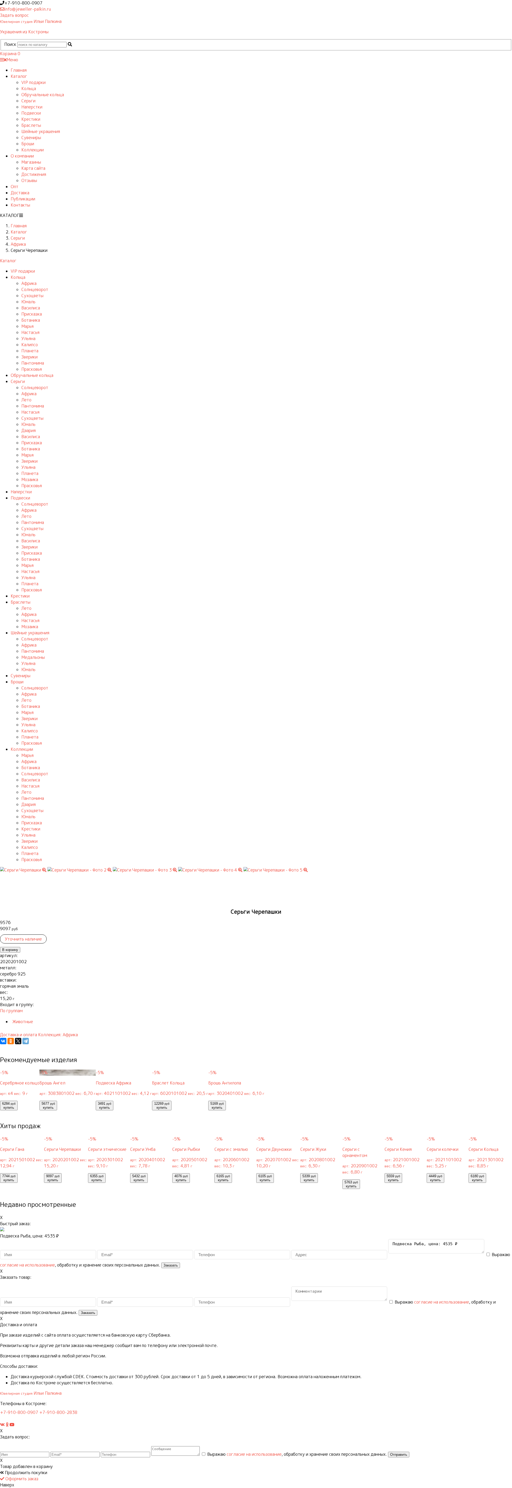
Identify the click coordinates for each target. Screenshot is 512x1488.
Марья (27, 326)
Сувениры (31, 137)
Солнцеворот (34, 289)
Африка (29, 283)
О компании (22, 156)
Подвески (31, 113)
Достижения (33, 174)
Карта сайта (33, 168)
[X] (18, 1041)
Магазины (31, 162)
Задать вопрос (14, 15)
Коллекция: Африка (58, 1035)
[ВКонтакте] (3, 1041)
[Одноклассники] (10, 1041)
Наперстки (31, 107)
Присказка (31, 314)
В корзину (10, 950)
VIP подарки (33, 82)
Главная (19, 70)
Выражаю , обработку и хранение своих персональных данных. (297, 1454)
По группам (11, 1011)
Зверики (29, 357)
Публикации (23, 199)
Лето (26, 400)
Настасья (30, 332)
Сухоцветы (32, 296)
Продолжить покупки (25, 1472)
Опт (14, 186)
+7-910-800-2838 (58, 1412)
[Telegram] (25, 1041)
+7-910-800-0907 (19, 1412)
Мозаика (29, 479)
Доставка (20, 193)
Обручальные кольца (42, 95)
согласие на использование (27, 1265)
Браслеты (31, 125)
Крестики (30, 119)
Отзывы (29, 180)
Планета (29, 351)
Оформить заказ (21, 1479)
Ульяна (28, 338)
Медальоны (33, 657)
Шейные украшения (40, 131)
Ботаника (30, 320)
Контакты (20, 205)
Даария (28, 430)
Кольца (28, 88)
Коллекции (32, 150)
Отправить (398, 1455)
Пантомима (32, 363)
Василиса (30, 308)
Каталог (19, 76)
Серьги (28, 101)
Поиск (10, 44)
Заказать (170, 1265)
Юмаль (28, 302)
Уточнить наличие (23, 939)
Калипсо (29, 345)
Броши (27, 144)
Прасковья (31, 369)
